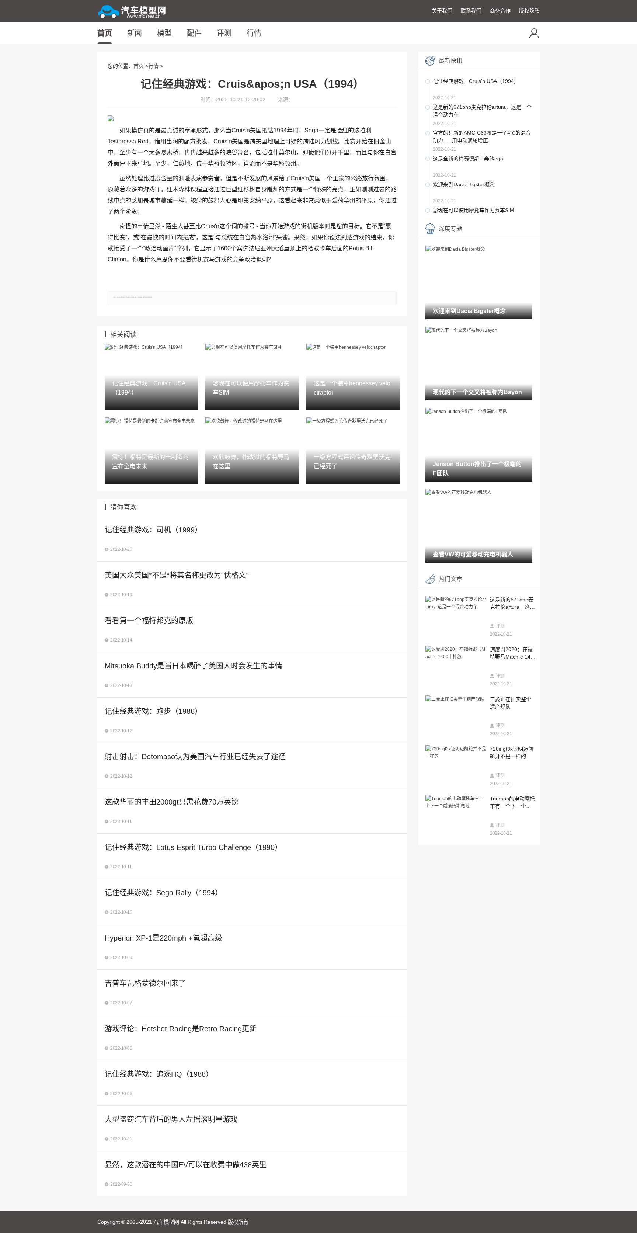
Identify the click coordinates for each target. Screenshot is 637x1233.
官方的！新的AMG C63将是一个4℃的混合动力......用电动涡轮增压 (482, 136)
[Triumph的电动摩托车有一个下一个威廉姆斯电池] (455, 802)
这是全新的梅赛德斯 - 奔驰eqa (468, 158)
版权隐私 (529, 11)
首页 (104, 33)
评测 (224, 33)
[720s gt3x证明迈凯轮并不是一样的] (455, 752)
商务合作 (500, 11)
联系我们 (471, 11)
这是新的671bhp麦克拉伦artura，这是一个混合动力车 (482, 111)
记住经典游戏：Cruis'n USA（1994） (476, 81)
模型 (164, 33)
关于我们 (442, 11)
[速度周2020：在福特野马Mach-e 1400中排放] (455, 653)
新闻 (134, 33)
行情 (254, 33)
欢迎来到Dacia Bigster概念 (464, 184)
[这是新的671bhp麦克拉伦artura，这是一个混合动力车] (455, 603)
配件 (194, 33)
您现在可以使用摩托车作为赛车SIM (473, 210)
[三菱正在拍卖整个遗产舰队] (455, 699)
